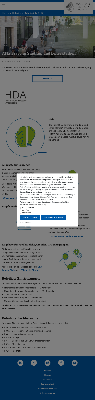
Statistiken (26, 213)
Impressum (26, 222)
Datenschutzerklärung (37, 204)
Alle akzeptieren (30, 217)
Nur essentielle (28, 208)
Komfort (25, 210)
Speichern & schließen (53, 217)
